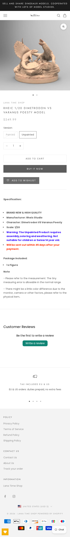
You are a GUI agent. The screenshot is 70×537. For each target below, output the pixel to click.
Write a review (35, 343)
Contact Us (10, 457)
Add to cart (35, 158)
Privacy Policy (11, 423)
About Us (8, 463)
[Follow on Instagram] (14, 496)
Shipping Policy (12, 440)
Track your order (13, 468)
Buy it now (35, 168)
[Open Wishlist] (5, 531)
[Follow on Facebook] (5, 496)
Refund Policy (11, 435)
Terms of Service (13, 429)
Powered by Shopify (50, 513)
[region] (35, 384)
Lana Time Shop (14, 102)
